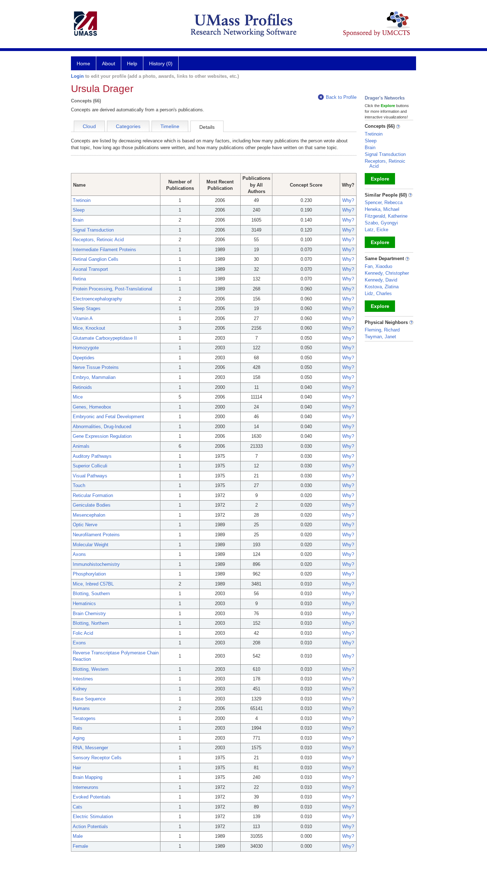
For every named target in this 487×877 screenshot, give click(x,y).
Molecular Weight (90, 544)
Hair (77, 767)
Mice (78, 397)
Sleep (78, 210)
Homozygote (86, 347)
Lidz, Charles (378, 293)
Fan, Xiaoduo (378, 266)
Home (83, 63)
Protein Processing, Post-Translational (112, 289)
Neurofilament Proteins (96, 534)
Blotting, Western (90, 669)
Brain (78, 220)
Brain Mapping (87, 777)
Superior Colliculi (90, 465)
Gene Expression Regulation (102, 436)
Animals (81, 446)
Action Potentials (90, 826)
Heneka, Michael (382, 209)
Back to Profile (341, 97)
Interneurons (85, 787)
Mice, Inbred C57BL (93, 584)
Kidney (80, 688)
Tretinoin (82, 200)
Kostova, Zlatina (382, 286)
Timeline (169, 126)
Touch (79, 485)
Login (77, 76)
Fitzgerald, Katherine (386, 216)
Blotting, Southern (91, 593)
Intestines (83, 678)
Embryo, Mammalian (94, 377)
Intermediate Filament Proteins (104, 249)
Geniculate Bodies (92, 505)
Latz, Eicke (376, 229)
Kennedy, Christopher (387, 273)
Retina (79, 279)
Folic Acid (83, 633)
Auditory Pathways (92, 456)
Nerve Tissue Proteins (96, 367)
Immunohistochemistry (96, 564)
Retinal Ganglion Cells (95, 259)
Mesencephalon (89, 515)
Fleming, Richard (382, 330)
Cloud (89, 126)
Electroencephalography (97, 298)
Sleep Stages (87, 308)
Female (80, 846)
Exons (79, 642)
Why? (348, 200)
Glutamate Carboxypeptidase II (105, 338)
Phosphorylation (89, 574)
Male (78, 836)
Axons (79, 554)
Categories (128, 126)
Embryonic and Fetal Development (108, 416)
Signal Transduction (93, 230)
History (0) (161, 63)
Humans (81, 708)
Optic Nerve (85, 524)
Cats (77, 807)
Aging (78, 738)
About (108, 63)
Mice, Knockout (89, 328)
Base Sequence (89, 698)
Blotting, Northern (91, 623)
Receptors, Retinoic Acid (98, 239)
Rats (77, 728)
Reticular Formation (93, 495)
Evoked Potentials (92, 797)
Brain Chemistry (89, 613)
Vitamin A (83, 318)
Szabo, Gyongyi (381, 222)
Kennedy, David (381, 280)
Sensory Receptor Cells (97, 757)
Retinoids (82, 387)
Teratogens (84, 718)
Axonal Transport (90, 269)
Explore (380, 179)
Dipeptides (83, 357)
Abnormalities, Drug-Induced (102, 426)
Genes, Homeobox (92, 407)
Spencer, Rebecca (384, 202)
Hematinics (84, 603)
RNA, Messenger (90, 747)
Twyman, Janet (380, 336)
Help (132, 63)
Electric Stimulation (93, 816)
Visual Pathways (90, 475)
